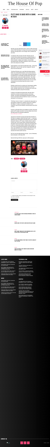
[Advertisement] (44, 98)
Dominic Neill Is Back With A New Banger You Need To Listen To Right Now (45, 30)
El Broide (5, 25)
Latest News (4, 259)
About (32, 9)
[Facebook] (3, 28)
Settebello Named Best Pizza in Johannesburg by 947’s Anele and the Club (45, 19)
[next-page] (40, 47)
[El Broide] (5, 21)
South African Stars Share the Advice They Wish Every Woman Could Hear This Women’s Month (25, 288)
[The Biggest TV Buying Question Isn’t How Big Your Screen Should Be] (39, 24)
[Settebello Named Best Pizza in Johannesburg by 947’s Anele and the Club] (39, 19)
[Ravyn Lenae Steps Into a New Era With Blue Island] (5, 51)
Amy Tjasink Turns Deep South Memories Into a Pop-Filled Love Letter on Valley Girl (5, 67)
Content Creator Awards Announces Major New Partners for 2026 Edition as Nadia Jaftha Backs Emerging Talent (26, 292)
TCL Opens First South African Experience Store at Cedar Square (5, 44)
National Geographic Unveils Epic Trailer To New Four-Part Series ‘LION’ (25, 262)
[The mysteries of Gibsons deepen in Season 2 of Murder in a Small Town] (39, 41)
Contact (36, 9)
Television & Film (14, 9)
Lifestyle (27, 9)
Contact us (4, 438)
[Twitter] (8, 28)
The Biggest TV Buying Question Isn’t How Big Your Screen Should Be (45, 24)
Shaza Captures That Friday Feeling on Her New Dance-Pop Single (24, 249)
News (4, 9)
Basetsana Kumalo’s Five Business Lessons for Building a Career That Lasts (26, 296)
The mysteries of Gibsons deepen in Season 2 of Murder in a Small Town (45, 42)
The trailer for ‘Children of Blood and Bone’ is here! (45, 36)
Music (8, 9)
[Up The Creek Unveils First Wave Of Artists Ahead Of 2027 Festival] (5, 74)
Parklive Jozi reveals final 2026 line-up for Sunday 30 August (8, 293)
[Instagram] (5, 28)
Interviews (22, 9)
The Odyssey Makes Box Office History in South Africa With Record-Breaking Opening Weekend (26, 274)
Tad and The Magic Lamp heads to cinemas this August (25, 266)
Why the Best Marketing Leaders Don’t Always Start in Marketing (25, 285)
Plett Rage (22, 158)
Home (2, 12)
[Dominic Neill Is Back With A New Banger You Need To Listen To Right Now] (39, 30)
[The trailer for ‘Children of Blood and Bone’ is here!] (39, 36)
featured (16, 158)
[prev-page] (38, 47)
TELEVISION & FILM (23, 259)
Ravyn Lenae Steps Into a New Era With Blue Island (5, 55)
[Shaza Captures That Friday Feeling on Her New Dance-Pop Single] (7, 249)
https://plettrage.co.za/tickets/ (16, 113)
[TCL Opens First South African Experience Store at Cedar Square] (5, 39)
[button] (46, 9)
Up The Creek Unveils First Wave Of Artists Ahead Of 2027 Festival (5, 78)
